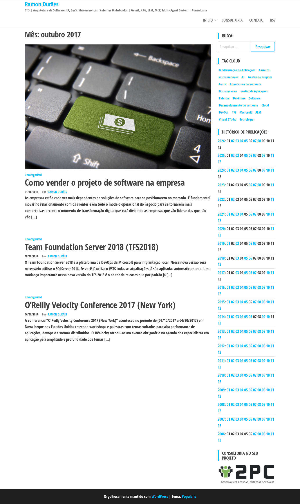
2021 (221, 214)
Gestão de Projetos (260, 77)
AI (243, 77)
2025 (221, 155)
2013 (221, 331)
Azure (222, 84)
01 (228, 170)
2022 (221, 199)
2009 (221, 389)
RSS (272, 20)
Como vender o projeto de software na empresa (105, 182)
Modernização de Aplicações (237, 70)
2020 (221, 228)
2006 (221, 433)
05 (246, 140)
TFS (234, 112)
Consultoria (232, 20)
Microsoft (246, 112)
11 (272, 155)
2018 (221, 258)
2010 (221, 375)
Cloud (265, 105)
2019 (221, 243)
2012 (221, 345)
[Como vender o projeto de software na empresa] (118, 106)
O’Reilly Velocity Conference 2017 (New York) (100, 305)
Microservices (228, 91)
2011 (221, 360)
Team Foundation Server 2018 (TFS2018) (91, 247)
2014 (221, 316)
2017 (221, 272)
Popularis (189, 496)
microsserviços (228, 77)
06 (250, 155)
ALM (258, 112)
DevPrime (239, 98)
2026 (221, 140)
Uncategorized (33, 175)
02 (233, 140)
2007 (221, 419)
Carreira (264, 70)
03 (237, 140)
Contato (256, 20)
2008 (221, 404)
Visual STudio (227, 119)
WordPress (160, 496)
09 (263, 155)
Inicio (208, 20)
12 (219, 161)
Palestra (224, 98)
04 (241, 140)
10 (268, 170)
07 (255, 140)
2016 (221, 287)
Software (254, 98)
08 (259, 140)
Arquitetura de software (245, 84)
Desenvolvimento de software (238, 105)
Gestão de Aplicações (254, 91)
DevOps (224, 112)
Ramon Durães (57, 192)
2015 (221, 301)
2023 (221, 184)
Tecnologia (246, 119)
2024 (221, 170)
